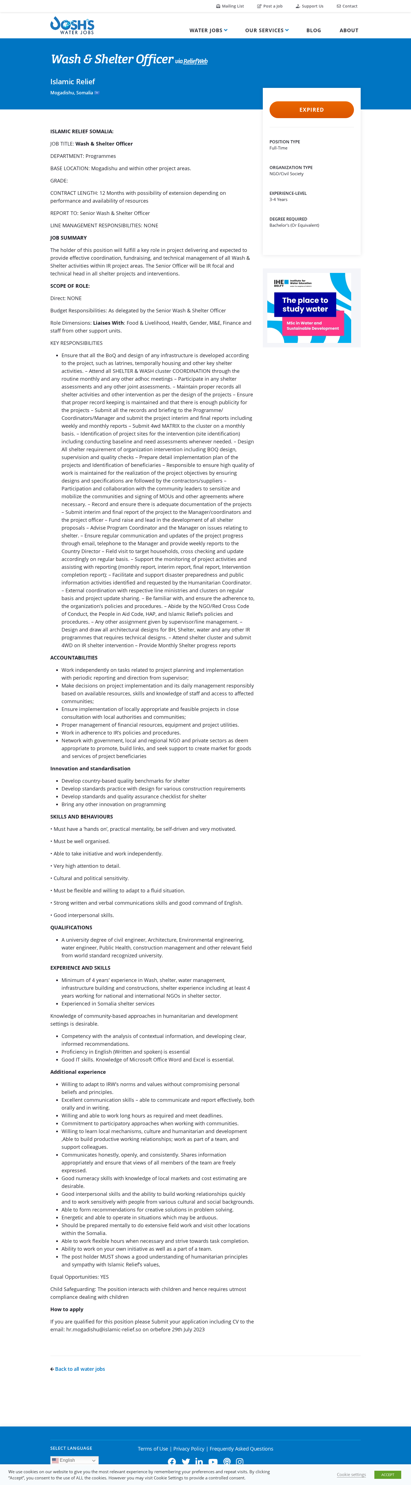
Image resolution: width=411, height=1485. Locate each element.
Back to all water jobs (79, 1368)
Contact (349, 6)
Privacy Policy (188, 1448)
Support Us (312, 6)
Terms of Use (153, 1448)
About (349, 30)
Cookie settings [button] (351, 1474)
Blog (313, 30)
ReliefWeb (195, 61)
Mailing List (232, 6)
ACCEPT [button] (387, 1474)
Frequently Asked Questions (241, 1448)
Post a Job (272, 6)
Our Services (264, 30)
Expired (311, 109)
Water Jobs (206, 30)
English (67, 1460)
